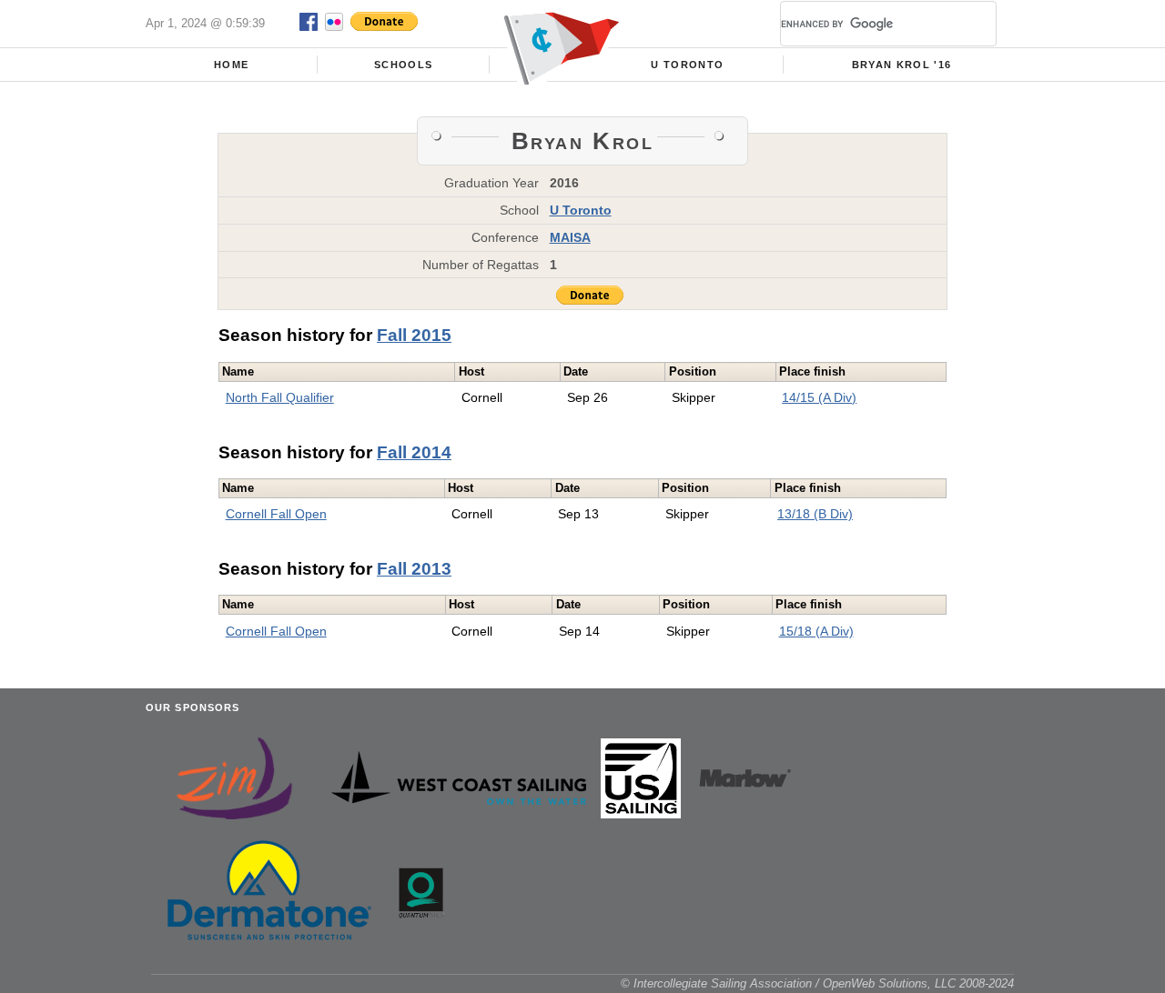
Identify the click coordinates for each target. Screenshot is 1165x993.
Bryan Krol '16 (902, 64)
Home (231, 64)
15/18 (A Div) (816, 631)
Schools (403, 64)
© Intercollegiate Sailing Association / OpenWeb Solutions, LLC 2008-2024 (817, 983)
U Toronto (687, 64)
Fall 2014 (414, 452)
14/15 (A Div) (819, 397)
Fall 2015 (414, 335)
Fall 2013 (414, 568)
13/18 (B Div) (815, 514)
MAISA (570, 237)
